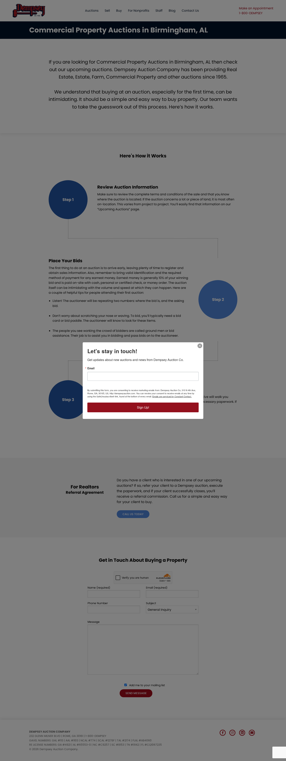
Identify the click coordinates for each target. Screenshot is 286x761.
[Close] (199, 345)
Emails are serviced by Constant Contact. (172, 396)
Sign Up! (143, 407)
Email (91, 368)
